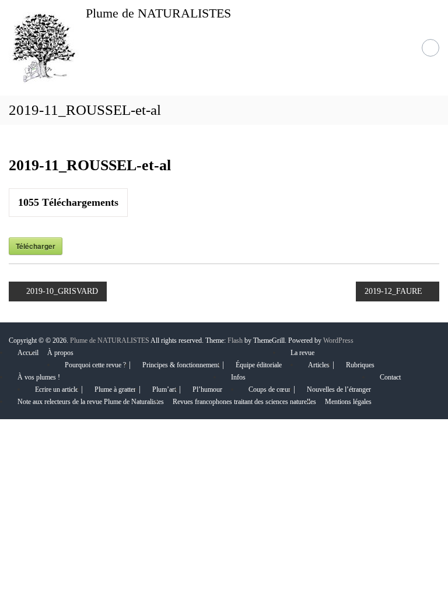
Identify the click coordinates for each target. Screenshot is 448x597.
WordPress (338, 340)
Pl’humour (207, 389)
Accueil (28, 353)
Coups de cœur (269, 389)
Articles (319, 365)
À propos (60, 353)
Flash (235, 340)
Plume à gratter (115, 389)
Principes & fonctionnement (180, 365)
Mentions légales (348, 402)
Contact (390, 377)
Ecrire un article (56, 389)
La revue (302, 353)
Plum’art (164, 389)
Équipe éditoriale (259, 365)
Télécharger (35, 246)
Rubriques (360, 365)
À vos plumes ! (39, 377)
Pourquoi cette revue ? (95, 365)
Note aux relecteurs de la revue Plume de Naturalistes (91, 402)
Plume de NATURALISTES (158, 13)
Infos (238, 377)
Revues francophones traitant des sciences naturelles (244, 402)
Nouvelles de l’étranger (339, 389)
